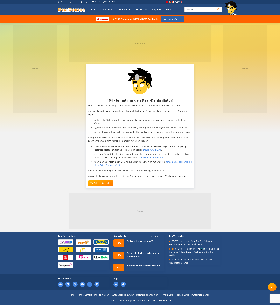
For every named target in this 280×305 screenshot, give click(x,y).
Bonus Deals (106, 9)
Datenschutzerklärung (147, 294)
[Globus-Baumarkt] (83, 242)
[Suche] (218, 9)
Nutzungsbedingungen (122, 294)
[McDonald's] (83, 249)
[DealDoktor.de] (71, 9)
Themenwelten (124, 9)
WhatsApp (64, 2)
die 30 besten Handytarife (151, 157)
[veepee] (66, 265)
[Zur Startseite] (232, 8)
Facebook (75, 2)
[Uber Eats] (101, 257)
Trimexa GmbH (167, 294)
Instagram (86, 2)
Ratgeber (156, 9)
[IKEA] (101, 242)
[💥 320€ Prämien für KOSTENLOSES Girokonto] (102, 19)
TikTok (107, 2)
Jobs (179, 294)
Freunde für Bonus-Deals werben (143, 265)
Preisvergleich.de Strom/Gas (141, 241)
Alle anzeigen (157, 236)
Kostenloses (142, 9)
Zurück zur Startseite (100, 183)
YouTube (98, 2)
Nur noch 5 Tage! (171, 19)
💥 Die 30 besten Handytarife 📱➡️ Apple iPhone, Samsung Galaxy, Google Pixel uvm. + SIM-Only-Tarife (194, 252)
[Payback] (101, 249)
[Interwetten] (66, 249)
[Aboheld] (66, 242)
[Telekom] (83, 257)
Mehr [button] (169, 9)
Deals (92, 9)
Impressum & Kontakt (81, 294)
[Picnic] (66, 257)
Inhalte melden (101, 294)
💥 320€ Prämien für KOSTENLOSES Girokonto (135, 19)
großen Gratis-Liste (152, 149)
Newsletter (118, 2)
